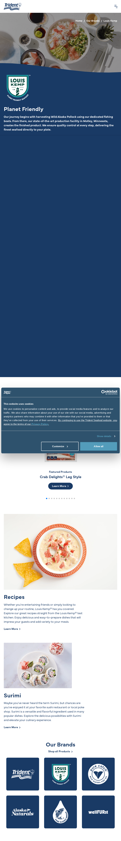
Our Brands (93, 20)
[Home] (12, 6)
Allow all (98, 446)
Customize (58, 446)
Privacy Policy (40, 424)
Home (78, 20)
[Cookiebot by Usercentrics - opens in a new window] (103, 392)
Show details (104, 436)
